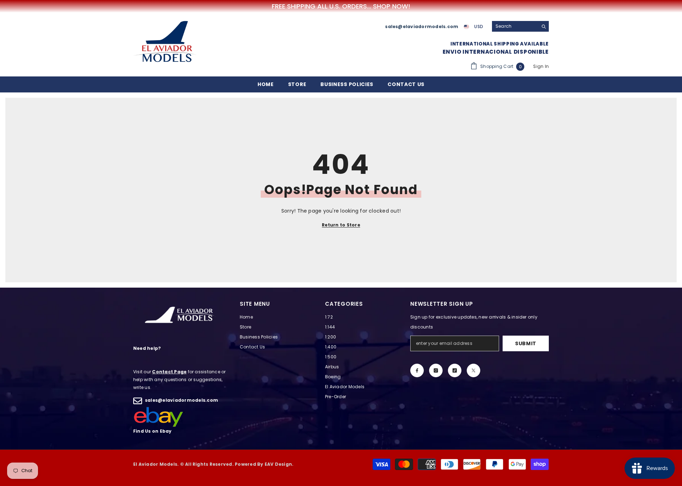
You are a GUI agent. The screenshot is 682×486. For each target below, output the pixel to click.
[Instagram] (436, 370)
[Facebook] (417, 370)
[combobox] (515, 26)
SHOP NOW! (391, 6)
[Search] (520, 26)
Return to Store (341, 225)
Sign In (541, 66)
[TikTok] (454, 370)
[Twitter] (473, 370)
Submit (525, 343)
